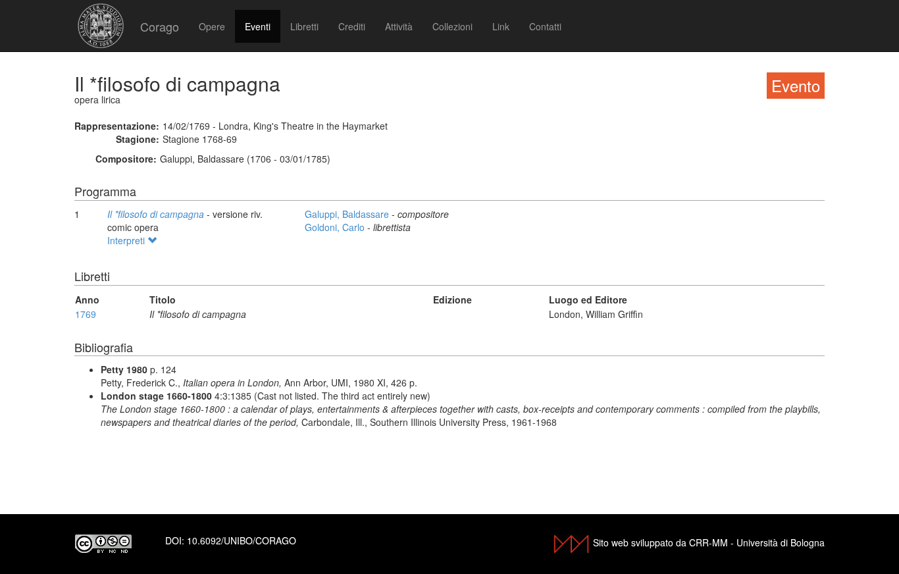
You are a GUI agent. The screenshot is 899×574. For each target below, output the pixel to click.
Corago (159, 26)
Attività (399, 26)
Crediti (351, 26)
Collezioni (452, 26)
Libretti (304, 26)
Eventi (257, 26)
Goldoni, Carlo (336, 227)
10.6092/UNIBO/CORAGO (241, 540)
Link (500, 26)
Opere (212, 26)
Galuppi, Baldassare (348, 214)
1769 (85, 314)
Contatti (545, 26)
